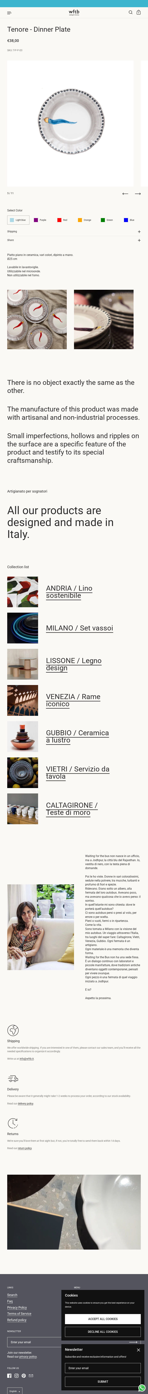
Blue (132, 220)
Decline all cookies (103, 1331)
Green (110, 220)
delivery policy (25, 1103)
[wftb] (74, 12)
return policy (25, 1148)
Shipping (12, 231)
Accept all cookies (103, 1319)
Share (10, 240)
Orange (87, 220)
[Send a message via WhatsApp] (142, 1388)
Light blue (21, 220)
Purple (43, 220)
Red (65, 220)
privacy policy (28, 1356)
